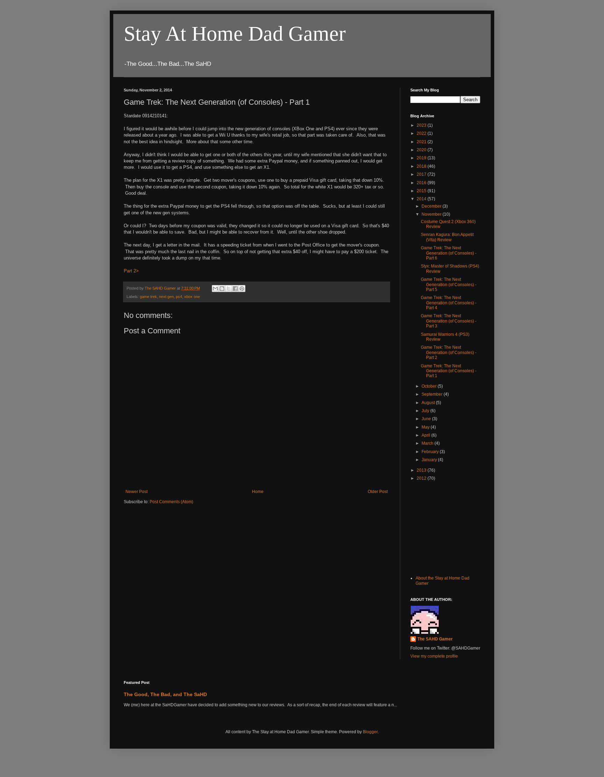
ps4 (179, 296)
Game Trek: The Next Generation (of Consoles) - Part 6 (448, 253)
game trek (148, 296)
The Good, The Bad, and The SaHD (165, 694)
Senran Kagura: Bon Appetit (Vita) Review (447, 237)
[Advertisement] (445, 527)
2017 (422, 174)
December (432, 206)
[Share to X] (228, 288)
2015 (422, 190)
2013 (422, 470)
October (430, 386)
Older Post (378, 491)
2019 (422, 157)
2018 (422, 166)
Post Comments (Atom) (171, 501)
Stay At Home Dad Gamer (235, 33)
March (428, 443)
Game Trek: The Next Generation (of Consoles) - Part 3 (448, 320)
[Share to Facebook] (235, 288)
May (426, 427)
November (432, 214)
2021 (422, 141)
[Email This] (215, 288)
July (426, 410)
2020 (422, 149)
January (430, 459)
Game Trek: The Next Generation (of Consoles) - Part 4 (448, 302)
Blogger (370, 731)
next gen (166, 296)
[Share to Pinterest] (241, 288)
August (429, 402)
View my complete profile (434, 656)
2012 (422, 478)
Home (258, 491)
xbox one (192, 296)
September (433, 394)
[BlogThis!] (221, 288)
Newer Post (136, 491)
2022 (422, 133)
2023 (422, 125)
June (427, 418)
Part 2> (131, 270)
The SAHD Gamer (435, 639)
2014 (422, 198)
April (426, 435)
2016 (422, 182)
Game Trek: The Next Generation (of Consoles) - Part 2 (448, 352)
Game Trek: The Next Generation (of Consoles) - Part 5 (448, 284)
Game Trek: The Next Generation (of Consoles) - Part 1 (448, 371)
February (431, 451)
